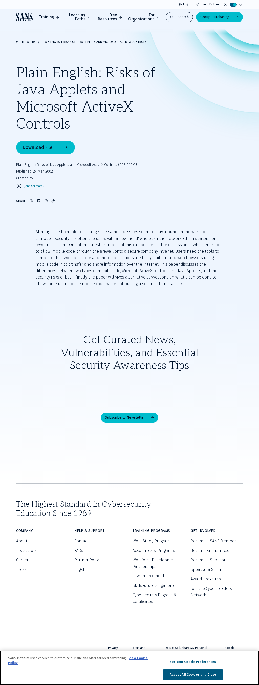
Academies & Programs (154, 550)
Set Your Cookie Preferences (193, 662)
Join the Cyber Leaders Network (211, 591)
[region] (129, 668)
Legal (79, 569)
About (21, 541)
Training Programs (151, 531)
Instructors (26, 550)
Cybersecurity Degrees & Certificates (155, 598)
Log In (187, 4)
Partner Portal (87, 560)
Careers (23, 560)
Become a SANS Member (213, 541)
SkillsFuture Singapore (153, 585)
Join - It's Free (210, 4)
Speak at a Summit (208, 569)
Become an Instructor (211, 550)
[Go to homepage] (24, 17)
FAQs (78, 550)
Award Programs (206, 578)
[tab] (49, 17)
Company (24, 531)
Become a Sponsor (208, 560)
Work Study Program (151, 541)
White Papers (26, 42)
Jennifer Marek (34, 186)
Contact (81, 541)
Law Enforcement (148, 575)
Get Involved (203, 531)
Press (21, 569)
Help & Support (89, 531)
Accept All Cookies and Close (193, 674)
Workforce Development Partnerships (155, 563)
